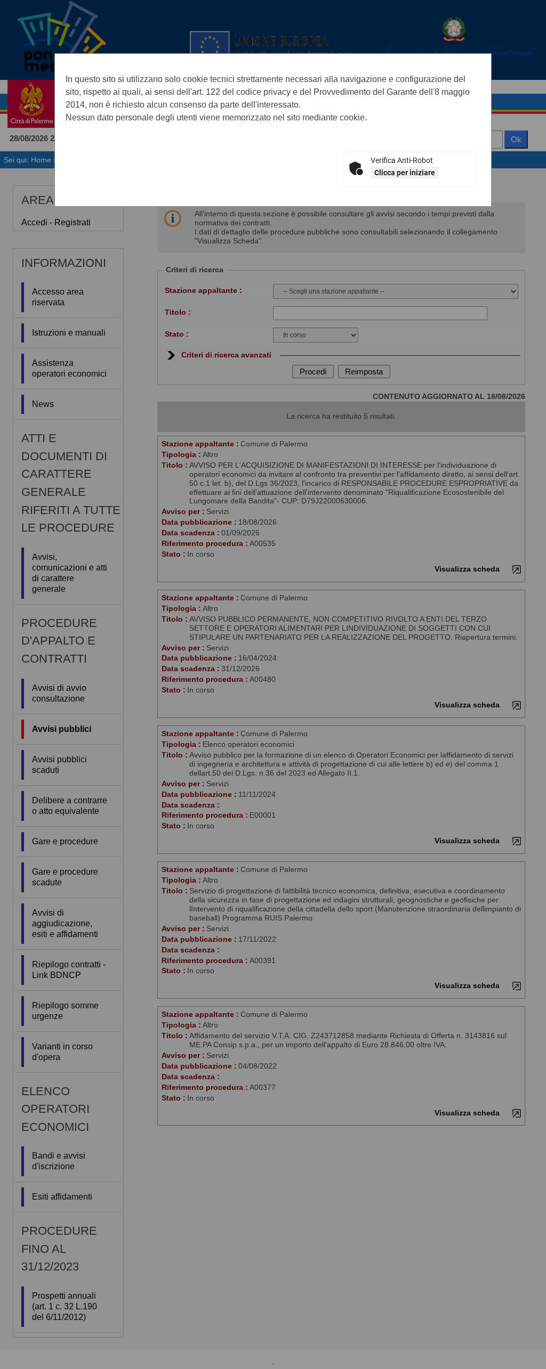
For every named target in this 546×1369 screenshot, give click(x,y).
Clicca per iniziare (404, 172)
